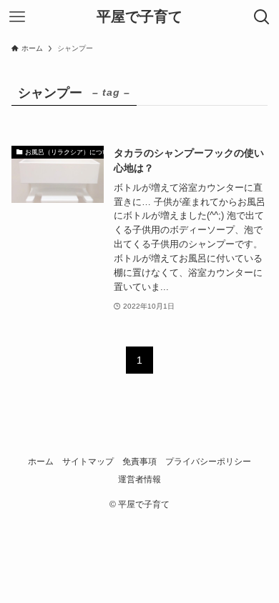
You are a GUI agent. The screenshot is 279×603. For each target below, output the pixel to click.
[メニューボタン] (17, 17)
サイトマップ (88, 461)
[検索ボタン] (262, 17)
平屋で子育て (139, 17)
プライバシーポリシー (208, 461)
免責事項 (139, 461)
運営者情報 (139, 479)
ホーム (41, 461)
